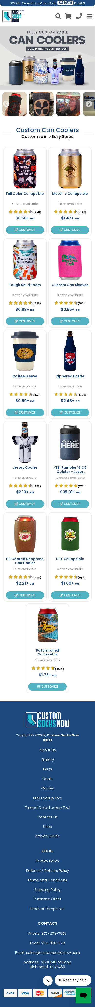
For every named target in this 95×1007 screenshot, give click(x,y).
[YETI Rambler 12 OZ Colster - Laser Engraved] (70, 442)
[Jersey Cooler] (25, 442)
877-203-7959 (54, 933)
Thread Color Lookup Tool (47, 807)
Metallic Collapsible (70, 193)
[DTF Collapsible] (70, 534)
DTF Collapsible (70, 558)
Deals (47, 778)
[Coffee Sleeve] (25, 351)
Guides (47, 788)
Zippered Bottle (70, 376)
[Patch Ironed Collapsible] (47, 625)
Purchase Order (47, 899)
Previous (6, 104)
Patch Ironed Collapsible (47, 652)
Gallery (47, 759)
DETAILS (79, 3)
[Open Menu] (89, 16)
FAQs (47, 769)
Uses (47, 826)
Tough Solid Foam (25, 284)
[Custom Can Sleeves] (70, 260)
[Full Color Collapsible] (25, 168)
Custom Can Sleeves (70, 284)
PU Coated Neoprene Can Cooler (25, 560)
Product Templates (47, 908)
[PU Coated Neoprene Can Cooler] (25, 534)
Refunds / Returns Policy (47, 870)
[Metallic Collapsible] (70, 168)
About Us (47, 750)
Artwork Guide (47, 836)
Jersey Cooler (25, 467)
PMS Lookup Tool (47, 797)
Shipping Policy (47, 889)
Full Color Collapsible (25, 193)
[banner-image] (47, 28)
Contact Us (47, 817)
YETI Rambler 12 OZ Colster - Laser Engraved (70, 471)
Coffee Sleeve (24, 376)
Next (89, 104)
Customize (26, 230)
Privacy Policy (47, 860)
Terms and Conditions (47, 879)
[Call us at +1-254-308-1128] (79, 17)
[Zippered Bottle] (70, 351)
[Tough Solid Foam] (25, 260)
